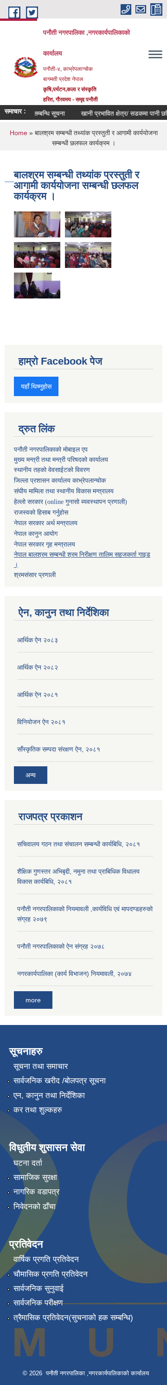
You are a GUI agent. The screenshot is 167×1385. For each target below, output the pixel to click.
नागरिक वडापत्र (36, 1191)
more (33, 1000)
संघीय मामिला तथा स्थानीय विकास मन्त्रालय (64, 491)
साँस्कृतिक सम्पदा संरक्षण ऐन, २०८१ (58, 749)
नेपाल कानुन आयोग (36, 533)
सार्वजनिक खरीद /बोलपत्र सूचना (59, 1080)
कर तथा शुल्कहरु (37, 1110)
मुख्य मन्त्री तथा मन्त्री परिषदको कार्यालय (61, 459)
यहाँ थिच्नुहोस (36, 386)
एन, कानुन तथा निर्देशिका (49, 1095)
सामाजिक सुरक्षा (35, 1177)
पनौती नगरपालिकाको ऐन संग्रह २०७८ (61, 946)
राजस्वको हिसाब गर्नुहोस (41, 512)
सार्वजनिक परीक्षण (38, 1302)
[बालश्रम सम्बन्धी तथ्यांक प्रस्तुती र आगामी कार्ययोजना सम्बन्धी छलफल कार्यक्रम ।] (37, 224)
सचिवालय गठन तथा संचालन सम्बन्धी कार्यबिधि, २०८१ (78, 844)
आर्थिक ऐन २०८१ (37, 694)
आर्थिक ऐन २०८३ (37, 640)
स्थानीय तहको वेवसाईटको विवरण (52, 469)
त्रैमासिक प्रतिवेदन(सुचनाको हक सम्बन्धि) (73, 1317)
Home (18, 133)
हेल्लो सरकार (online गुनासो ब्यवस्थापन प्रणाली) (70, 501)
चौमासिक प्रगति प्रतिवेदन (50, 1274)
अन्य (31, 775)
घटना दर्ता (27, 1163)
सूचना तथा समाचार (40, 1066)
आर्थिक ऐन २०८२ (37, 667)
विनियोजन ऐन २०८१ (41, 722)
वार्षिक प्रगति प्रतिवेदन (46, 1259)
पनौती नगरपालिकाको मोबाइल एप (51, 449)
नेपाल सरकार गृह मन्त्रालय (44, 544)
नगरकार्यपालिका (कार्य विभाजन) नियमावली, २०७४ (74, 973)
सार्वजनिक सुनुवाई (38, 1288)
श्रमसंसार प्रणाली (35, 574)
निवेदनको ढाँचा (34, 1206)
